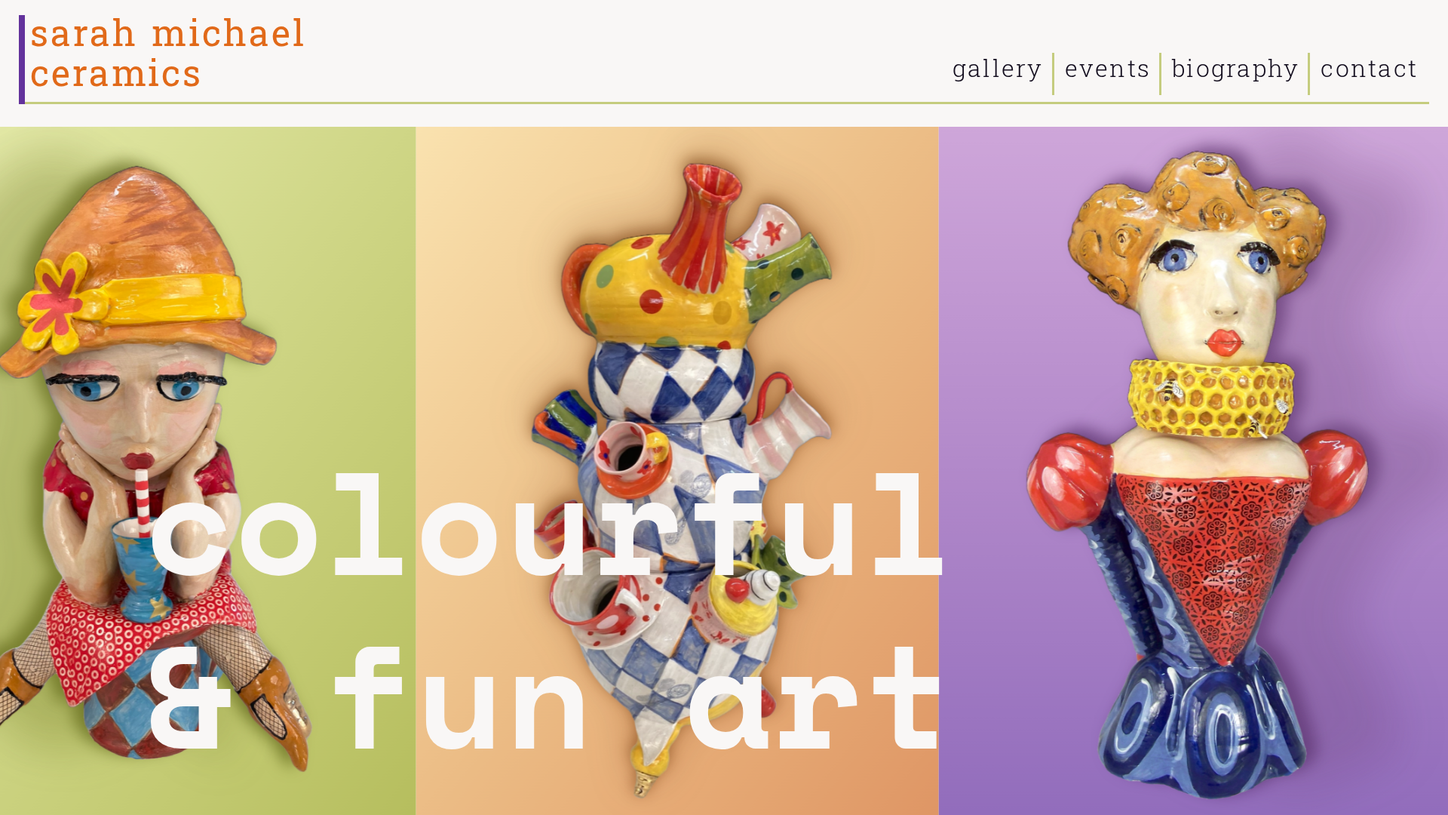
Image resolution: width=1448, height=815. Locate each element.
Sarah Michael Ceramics (167, 54)
